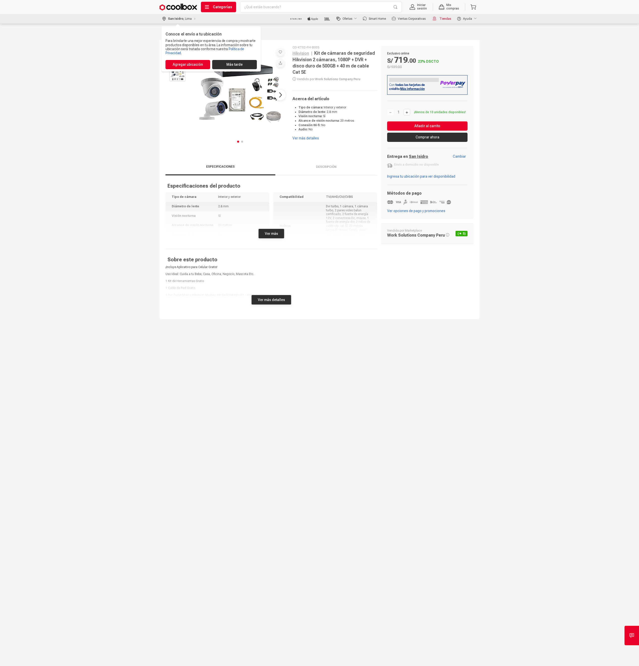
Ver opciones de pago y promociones (416, 211)
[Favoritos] (280, 52)
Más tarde (234, 64)
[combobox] (321, 7)
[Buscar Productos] (395, 7)
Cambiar (459, 156)
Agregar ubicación (188, 64)
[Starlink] (296, 18)
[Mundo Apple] (313, 18)
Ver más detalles (271, 297)
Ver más (271, 231)
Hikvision (301, 53)
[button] (418, 6)
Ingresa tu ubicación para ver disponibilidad (421, 176)
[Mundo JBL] (327, 18)
